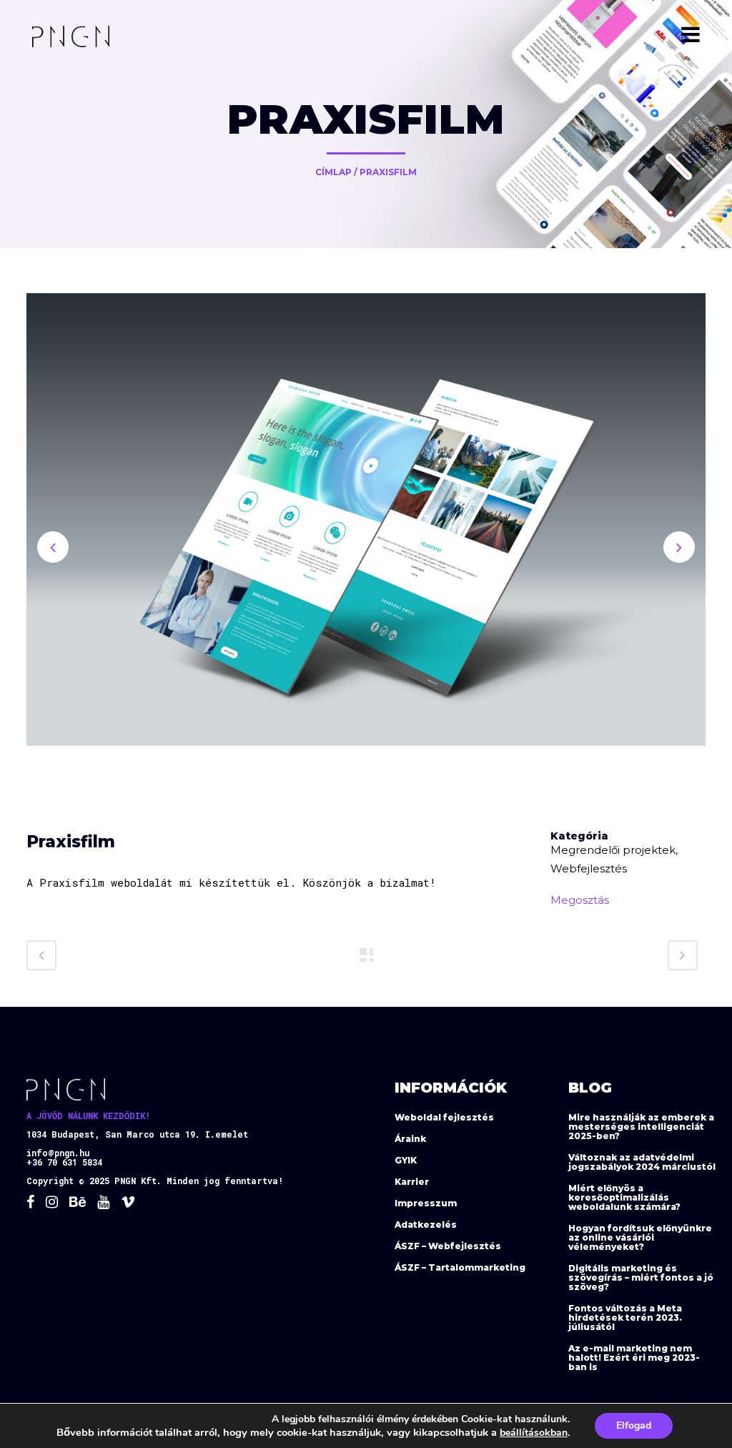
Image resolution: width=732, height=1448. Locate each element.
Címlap (333, 172)
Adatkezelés (426, 1224)
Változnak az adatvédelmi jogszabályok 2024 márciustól (642, 1162)
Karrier (412, 1181)
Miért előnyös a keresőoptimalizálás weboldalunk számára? (624, 1197)
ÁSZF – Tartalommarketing (460, 1267)
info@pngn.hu (57, 1152)
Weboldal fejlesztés (444, 1117)
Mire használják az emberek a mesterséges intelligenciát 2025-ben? (641, 1127)
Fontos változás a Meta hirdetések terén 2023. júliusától (625, 1317)
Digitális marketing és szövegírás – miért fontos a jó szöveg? (640, 1277)
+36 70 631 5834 (64, 1162)
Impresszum (426, 1203)
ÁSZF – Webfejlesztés (448, 1246)
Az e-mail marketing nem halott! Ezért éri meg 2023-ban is (634, 1357)
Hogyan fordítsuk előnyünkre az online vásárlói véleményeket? (640, 1237)
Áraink (410, 1138)
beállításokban (534, 1432)
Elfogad (633, 1425)
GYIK (406, 1160)
